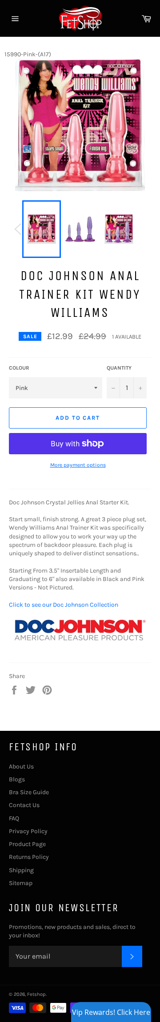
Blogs (17, 779)
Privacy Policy (28, 831)
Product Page (27, 844)
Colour (19, 368)
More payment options (78, 465)
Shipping (21, 870)
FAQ (14, 818)
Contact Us (24, 805)
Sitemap (20, 883)
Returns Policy (29, 857)
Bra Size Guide (29, 792)
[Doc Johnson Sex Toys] (80, 649)
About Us (21, 766)
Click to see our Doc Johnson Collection (63, 605)
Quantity (119, 368)
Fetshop (36, 994)
